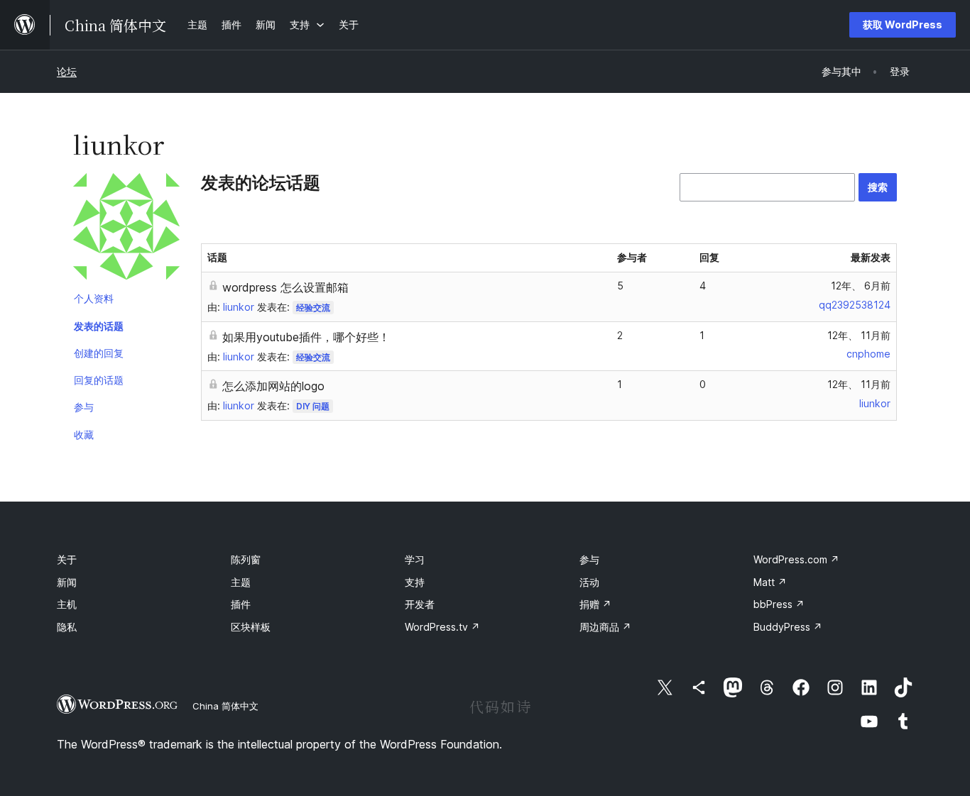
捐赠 (595, 604)
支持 (415, 582)
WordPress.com (796, 559)
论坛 (67, 71)
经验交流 (313, 307)
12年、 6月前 (860, 286)
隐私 (67, 627)
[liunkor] (126, 229)
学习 (415, 559)
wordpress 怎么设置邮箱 (285, 287)
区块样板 (251, 627)
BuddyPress (787, 627)
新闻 (67, 582)
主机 (67, 604)
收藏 (84, 435)
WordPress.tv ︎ (442, 627)
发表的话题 (99, 326)
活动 (589, 582)
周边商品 (605, 627)
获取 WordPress (902, 24)
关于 (67, 559)
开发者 (420, 604)
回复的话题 (99, 380)
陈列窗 (246, 559)
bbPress (779, 604)
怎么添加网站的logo (273, 386)
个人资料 (94, 298)
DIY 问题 (312, 406)
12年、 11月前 (858, 335)
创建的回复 (99, 353)
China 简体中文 (225, 706)
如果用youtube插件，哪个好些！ (306, 337)
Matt (770, 582)
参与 (84, 407)
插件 (241, 604)
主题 (241, 582)
